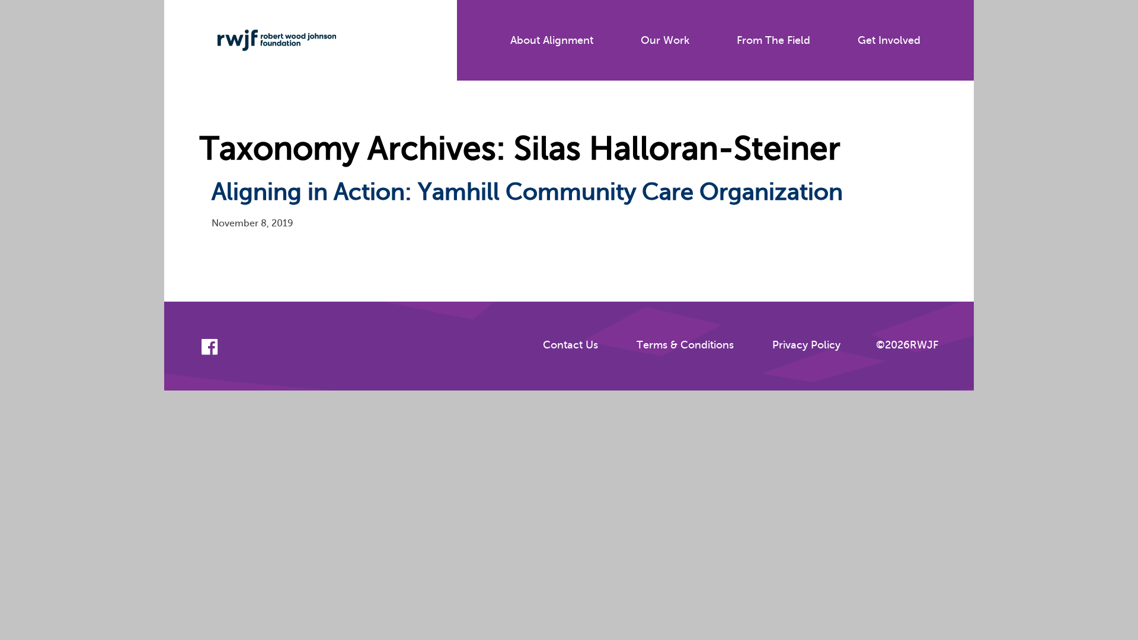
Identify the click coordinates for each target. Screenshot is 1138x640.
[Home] (268, 40)
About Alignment (551, 40)
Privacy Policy (806, 345)
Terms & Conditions (685, 345)
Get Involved (889, 40)
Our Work (665, 40)
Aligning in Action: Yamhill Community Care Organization (527, 191)
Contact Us (570, 345)
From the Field (773, 40)
